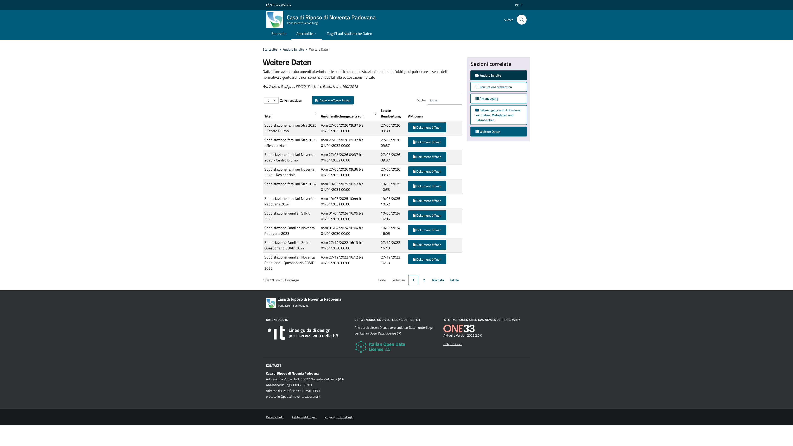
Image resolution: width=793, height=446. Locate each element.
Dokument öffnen (428, 127)
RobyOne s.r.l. (452, 344)
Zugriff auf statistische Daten (349, 33)
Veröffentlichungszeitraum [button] (342, 116)
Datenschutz (275, 417)
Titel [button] (268, 116)
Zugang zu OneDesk (339, 417)
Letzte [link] (454, 280)
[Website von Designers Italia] (308, 333)
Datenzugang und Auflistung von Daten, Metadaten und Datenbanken (497, 115)
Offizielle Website (280, 5)
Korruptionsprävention (495, 86)
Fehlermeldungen (304, 417)
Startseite (270, 49)
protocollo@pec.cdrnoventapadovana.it (293, 396)
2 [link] (424, 280)
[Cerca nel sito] (522, 20)
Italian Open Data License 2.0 (380, 333)
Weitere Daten (493, 131)
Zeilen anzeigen (291, 100)
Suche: (421, 100)
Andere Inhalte (293, 49)
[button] (519, 5)
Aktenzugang (488, 98)
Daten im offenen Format (334, 100)
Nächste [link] (438, 280)
